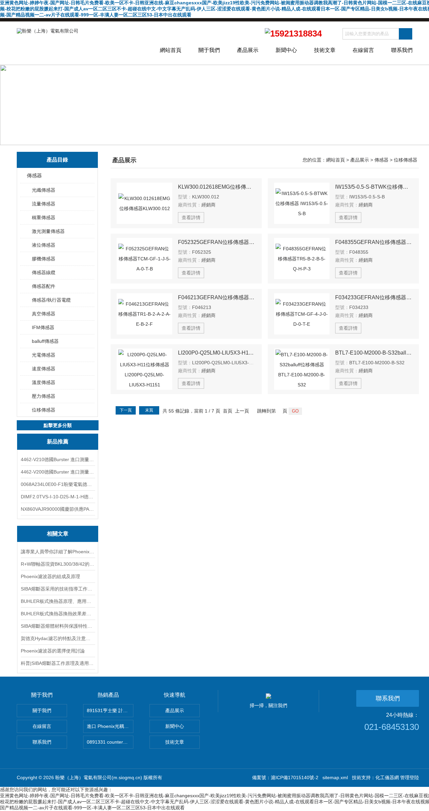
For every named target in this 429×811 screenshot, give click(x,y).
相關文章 (57, 534)
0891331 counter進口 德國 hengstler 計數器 (110, 742)
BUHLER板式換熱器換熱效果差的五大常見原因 (58, 613)
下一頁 (126, 410)
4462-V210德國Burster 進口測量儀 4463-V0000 (58, 459)
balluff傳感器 (45, 341)
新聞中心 (286, 50)
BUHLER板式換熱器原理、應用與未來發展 (58, 601)
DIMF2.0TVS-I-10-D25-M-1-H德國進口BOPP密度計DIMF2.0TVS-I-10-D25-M (58, 496)
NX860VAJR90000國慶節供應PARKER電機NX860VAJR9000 (58, 509)
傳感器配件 (43, 286)
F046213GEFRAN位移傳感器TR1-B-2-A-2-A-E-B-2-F (217, 297)
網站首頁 (170, 50)
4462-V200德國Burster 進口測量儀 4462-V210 (58, 472)
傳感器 (34, 175)
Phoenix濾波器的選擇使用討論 (53, 650)
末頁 (149, 410)
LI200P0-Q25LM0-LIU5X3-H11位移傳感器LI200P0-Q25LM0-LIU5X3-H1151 (217, 353)
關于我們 (209, 50)
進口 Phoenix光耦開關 (110, 726)
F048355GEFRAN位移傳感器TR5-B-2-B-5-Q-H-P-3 (374, 242)
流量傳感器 (43, 203)
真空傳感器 (43, 313)
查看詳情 (191, 217)
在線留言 (363, 50)
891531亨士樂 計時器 (109, 710)
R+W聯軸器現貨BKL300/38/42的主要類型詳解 (58, 564)
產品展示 (247, 50)
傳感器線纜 (43, 272)
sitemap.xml (335, 777)
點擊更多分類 (58, 425)
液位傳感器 (43, 245)
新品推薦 (57, 441)
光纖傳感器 (43, 190)
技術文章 (324, 50)
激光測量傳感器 (48, 231)
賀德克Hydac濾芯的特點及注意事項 (58, 638)
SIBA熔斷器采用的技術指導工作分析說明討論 (58, 588)
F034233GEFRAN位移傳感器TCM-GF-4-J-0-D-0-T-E (374, 297)
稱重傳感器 (43, 217)
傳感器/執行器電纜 (51, 300)
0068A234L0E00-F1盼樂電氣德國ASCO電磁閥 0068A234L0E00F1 (58, 484)
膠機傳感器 (43, 258)
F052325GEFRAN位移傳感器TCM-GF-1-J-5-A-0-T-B (217, 242)
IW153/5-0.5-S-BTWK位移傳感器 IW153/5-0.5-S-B (374, 187)
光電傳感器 (43, 355)
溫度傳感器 (43, 382)
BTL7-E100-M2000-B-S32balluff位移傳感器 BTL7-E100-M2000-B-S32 (374, 353)
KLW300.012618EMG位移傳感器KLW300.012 (217, 187)
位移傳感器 (43, 410)
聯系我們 (402, 50)
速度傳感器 (43, 368)
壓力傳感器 (43, 396)
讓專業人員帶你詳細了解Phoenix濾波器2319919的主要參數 (58, 551)
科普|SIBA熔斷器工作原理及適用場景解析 (58, 663)
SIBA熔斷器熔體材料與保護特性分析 (58, 626)
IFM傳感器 (43, 327)
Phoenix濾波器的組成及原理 (50, 576)
